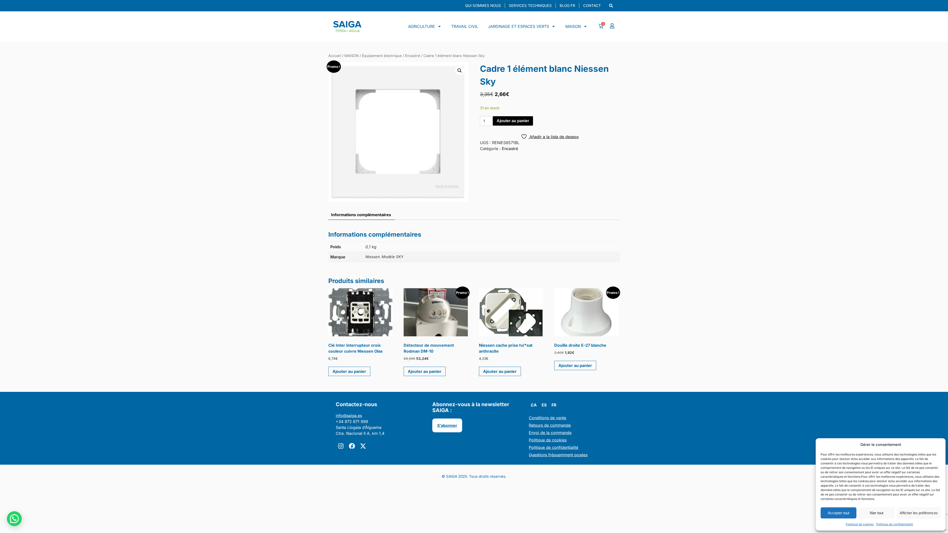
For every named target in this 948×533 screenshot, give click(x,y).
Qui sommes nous (483, 5)
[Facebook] (352, 446)
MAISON (573, 26)
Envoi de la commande (550, 432)
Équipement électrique (382, 56)
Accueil (334, 56)
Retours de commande (550, 425)
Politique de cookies (860, 524)
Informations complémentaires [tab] (361, 214)
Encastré (412, 56)
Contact (592, 5)
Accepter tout (838, 513)
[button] (611, 6)
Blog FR (567, 5)
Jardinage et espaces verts (518, 26)
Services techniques (530, 5)
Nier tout (876, 513)
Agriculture (421, 26)
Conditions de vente (547, 417)
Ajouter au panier (513, 121)
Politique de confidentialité (894, 524)
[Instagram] (341, 446)
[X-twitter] (363, 446)
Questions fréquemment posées (558, 454)
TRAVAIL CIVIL (464, 26)
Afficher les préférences (919, 513)
